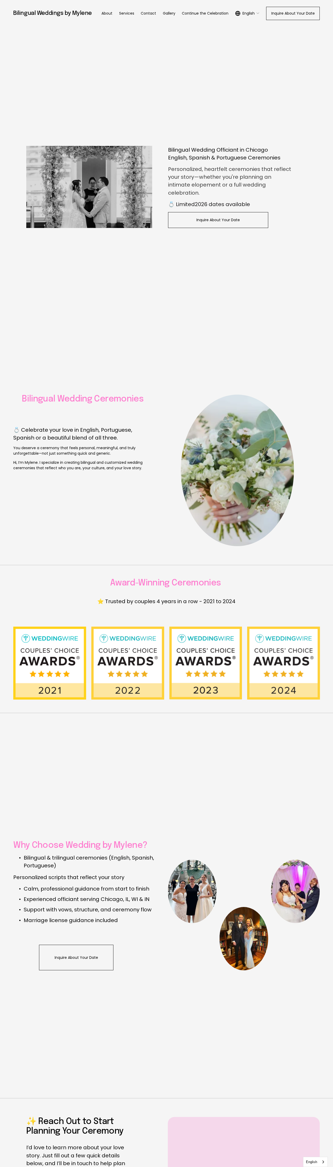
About (106, 13)
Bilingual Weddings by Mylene (52, 13)
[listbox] (247, 13)
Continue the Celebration (205, 13)
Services (126, 13)
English (311, 1162)
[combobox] (315, 1162)
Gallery (169, 13)
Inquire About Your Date (293, 13)
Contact (148, 13)
